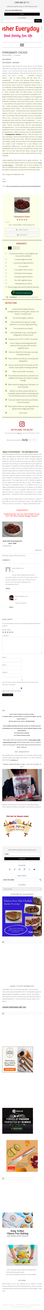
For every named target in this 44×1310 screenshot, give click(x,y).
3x (18, 248)
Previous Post (7, 546)
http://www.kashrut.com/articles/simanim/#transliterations (23, 186)
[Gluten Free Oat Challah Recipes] (22, 916)
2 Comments (17, 55)
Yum (3, 710)
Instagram (19, 433)
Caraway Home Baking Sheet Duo (14, 1007)
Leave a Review (6, 59)
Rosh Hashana (21, 555)
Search (38, 21)
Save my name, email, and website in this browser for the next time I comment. (20, 683)
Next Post (38, 550)
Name (4, 657)
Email (4, 665)
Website (4, 672)
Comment (5, 635)
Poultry (15, 555)
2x (14, 248)
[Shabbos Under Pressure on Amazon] (22, 785)
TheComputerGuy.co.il (25, 1307)
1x (10, 248)
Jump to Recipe (6, 62)
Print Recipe (15, 62)
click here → (14, 760)
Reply (8, 588)
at (12, 571)
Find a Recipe (22, 18)
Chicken (11, 555)
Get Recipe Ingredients (23, 293)
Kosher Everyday (22, 31)
